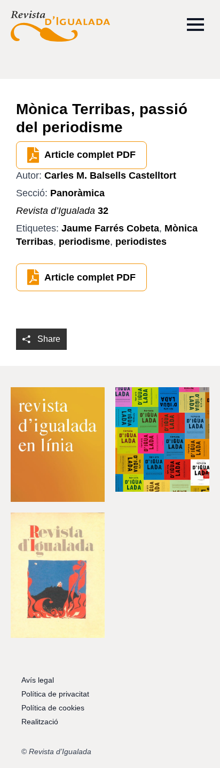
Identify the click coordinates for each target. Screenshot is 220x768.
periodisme (84, 241)
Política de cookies (52, 707)
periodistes (141, 241)
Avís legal (37, 680)
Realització (39, 721)
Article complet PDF (90, 154)
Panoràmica (77, 193)
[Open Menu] (195, 24)
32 (62, 210)
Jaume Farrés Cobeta (110, 228)
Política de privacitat (55, 694)
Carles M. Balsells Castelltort (110, 175)
